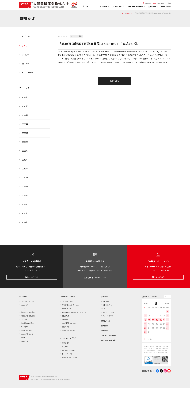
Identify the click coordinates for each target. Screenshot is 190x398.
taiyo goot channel (68, 350)
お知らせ (129, 13)
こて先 (23, 308)
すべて (24, 45)
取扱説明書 (65, 316)
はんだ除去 (24, 327)
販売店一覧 (105, 320)
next (169, 296)
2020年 (25, 151)
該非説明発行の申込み (69, 323)
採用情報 (104, 325)
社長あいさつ (107, 305)
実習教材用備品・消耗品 (70, 357)
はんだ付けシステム (28, 301)
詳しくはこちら (31, 277)
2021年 (25, 142)
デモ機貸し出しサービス (70, 305)
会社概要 (105, 301)
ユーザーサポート (67, 296)
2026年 (25, 97)
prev (165, 296)
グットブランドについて (111, 312)
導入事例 (65, 346)
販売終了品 (65, 327)
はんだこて (24, 305)
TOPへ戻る (114, 81)
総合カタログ (66, 308)
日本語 (154, 3)
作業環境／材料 (26, 330)
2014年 (25, 204)
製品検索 (148, 3)
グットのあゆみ (107, 316)
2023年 (25, 124)
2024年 (25, 115)
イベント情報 (27, 72)
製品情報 (25, 63)
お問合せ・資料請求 (69, 330)
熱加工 (23, 337)
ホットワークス (67, 354)
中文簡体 (168, 3)
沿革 (104, 308)
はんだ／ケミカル (27, 334)
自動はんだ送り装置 (28, 312)
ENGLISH (160, 3)
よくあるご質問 (67, 301)
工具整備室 (65, 343)
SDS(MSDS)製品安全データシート (74, 312)
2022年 (25, 133)
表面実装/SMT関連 (27, 323)
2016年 (25, 186)
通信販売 (65, 319)
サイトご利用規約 (108, 335)
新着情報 (104, 330)
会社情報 (104, 296)
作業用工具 (24, 341)
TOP (122, 13)
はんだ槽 (24, 319)
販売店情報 (166, 6)
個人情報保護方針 (108, 340)
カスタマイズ (118, 6)
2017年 (25, 177)
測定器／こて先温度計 (28, 316)
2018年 (25, 168)
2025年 (25, 106)
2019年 (25, 159)
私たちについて (89, 6)
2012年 (25, 222)
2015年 (25, 195)
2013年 (25, 213)
